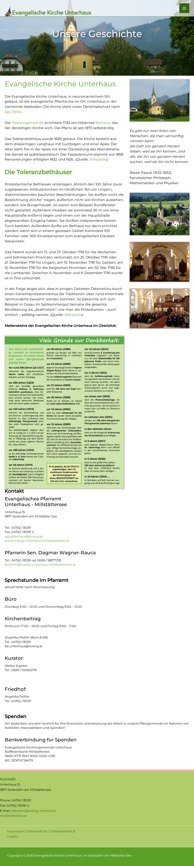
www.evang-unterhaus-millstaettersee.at (37, 540)
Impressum (16, 831)
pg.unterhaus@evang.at (24, 536)
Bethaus (102, 123)
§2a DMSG (13, 112)
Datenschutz (37, 831)
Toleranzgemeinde (28, 123)
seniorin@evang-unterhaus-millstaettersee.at (40, 564)
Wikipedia (98, 159)
